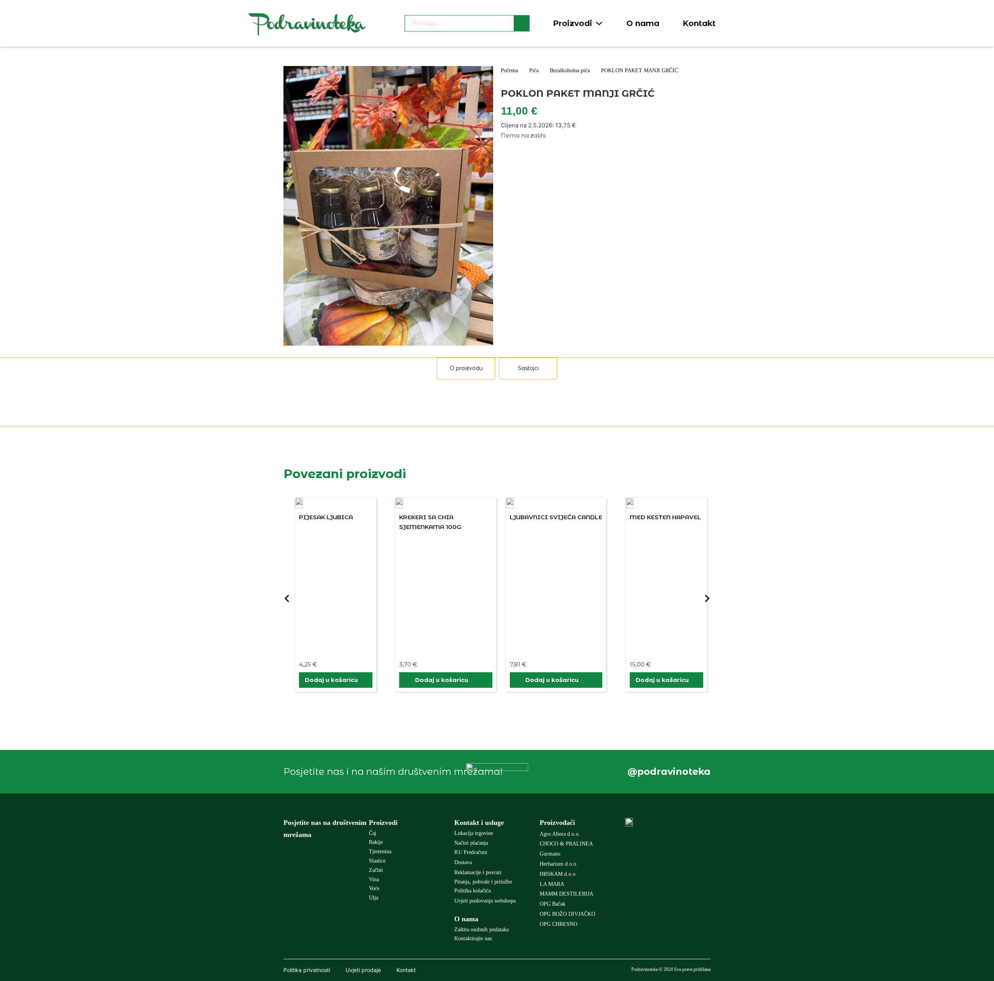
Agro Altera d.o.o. (560, 834)
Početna (509, 70)
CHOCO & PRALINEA (566, 844)
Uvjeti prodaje (363, 970)
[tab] (466, 368)
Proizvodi (572, 23)
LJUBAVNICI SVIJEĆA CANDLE (446, 517)
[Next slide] (707, 598)
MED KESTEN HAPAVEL (555, 517)
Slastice (377, 861)
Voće (374, 888)
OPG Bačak (552, 904)
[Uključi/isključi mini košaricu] (743, 23)
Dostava (463, 862)
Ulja (373, 898)
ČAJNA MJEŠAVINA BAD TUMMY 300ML (656, 646)
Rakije (376, 842)
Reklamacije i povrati (477, 872)
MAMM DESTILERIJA (566, 894)
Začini (376, 870)
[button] (335, 680)
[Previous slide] (287, 598)
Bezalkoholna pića (570, 70)
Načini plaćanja (471, 843)
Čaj (372, 833)
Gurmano (550, 854)
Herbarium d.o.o (558, 864)
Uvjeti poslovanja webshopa (485, 901)
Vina (374, 879)
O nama (642, 23)
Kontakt (699, 23)
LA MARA (552, 884)
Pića (534, 70)
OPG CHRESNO (558, 924)
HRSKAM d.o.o (557, 874)
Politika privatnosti (306, 970)
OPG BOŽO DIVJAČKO (567, 914)
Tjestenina (380, 851)
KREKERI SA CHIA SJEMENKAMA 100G (320, 522)
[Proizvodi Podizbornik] (599, 23)
